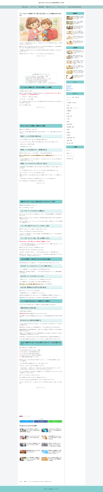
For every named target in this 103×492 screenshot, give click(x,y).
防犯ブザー (30, 416)
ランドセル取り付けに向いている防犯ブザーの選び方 (36, 81)
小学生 (26, 416)
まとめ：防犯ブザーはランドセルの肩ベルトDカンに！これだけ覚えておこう (41, 82)
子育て (22, 416)
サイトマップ (69, 85)
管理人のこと (69, 90)
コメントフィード (70, 156)
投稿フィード (69, 153)
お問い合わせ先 (69, 88)
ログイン (68, 150)
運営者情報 (68, 86)
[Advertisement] (40, 64)
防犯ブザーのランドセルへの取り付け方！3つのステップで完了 (38, 78)
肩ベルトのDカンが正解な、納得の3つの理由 (35, 77)
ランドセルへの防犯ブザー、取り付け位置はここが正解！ (37, 76)
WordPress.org (70, 158)
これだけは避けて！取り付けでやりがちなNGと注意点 (36, 80)
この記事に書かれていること (38, 74)
